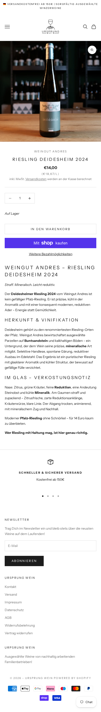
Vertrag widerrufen (19, 633)
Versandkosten (36, 179)
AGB (8, 618)
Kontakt (10, 587)
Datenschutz (14, 610)
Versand (11, 594)
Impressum (13, 602)
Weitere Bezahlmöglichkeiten (50, 254)
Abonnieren (24, 561)
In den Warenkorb (50, 229)
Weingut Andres (50, 151)
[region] (50, 473)
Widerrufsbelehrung (20, 625)
